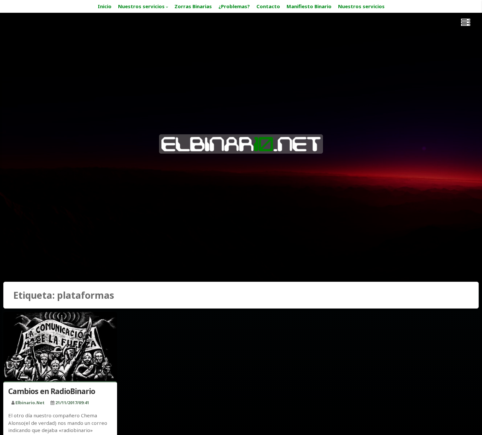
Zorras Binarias (193, 6)
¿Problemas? (234, 6)
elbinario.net (30, 403)
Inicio (104, 6)
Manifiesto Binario (309, 6)
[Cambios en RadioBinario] (60, 348)
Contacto (268, 6)
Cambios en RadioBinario (51, 391)
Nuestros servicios (141, 6)
